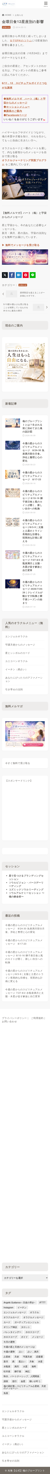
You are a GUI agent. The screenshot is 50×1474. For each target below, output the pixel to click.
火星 (25, 1366)
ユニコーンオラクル (16, 661)
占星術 (7, 1356)
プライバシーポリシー (14, 1018)
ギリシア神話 (10, 1326)
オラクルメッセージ (33, 1317)
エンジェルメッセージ (15, 1312)
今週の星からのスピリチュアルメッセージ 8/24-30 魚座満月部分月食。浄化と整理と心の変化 (25, 928)
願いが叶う (35, 1381)
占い (21, 1351)
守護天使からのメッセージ (20, 644)
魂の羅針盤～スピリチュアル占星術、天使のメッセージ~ (25, 1387)
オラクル (34, 1312)
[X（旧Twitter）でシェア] (5, 275)
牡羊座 (7, 1371)
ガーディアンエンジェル (26, 1322)
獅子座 (17, 1371)
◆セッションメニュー (17, 107)
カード (7, 1322)
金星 (23, 1381)
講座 (6, 1381)
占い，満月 (33, 1351)
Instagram (8, 1307)
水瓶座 (7, 1366)
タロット (25, 1326)
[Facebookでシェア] (12, 275)
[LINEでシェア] (33, 275)
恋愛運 (39, 1356)
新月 (6, 1361)
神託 (27, 1371)
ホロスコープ (32, 1331)
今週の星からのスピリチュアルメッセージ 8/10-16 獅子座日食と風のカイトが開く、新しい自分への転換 (24, 957)
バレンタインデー (12, 1331)
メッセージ (37, 1336)
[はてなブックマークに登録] (19, 275)
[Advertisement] (25, 812)
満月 (16, 1366)
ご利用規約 (37, 1018)
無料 (34, 1366)
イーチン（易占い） (16, 669)
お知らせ (19, 14)
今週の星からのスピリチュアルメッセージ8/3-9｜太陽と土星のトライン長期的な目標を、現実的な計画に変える (24, 976)
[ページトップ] (44, 1468)
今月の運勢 (9, 1341)
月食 (31, 1361)
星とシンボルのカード (17, 652)
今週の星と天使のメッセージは (19, 1346)
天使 (16, 1356)
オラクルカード (11, 1317)
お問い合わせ (9, 1021)
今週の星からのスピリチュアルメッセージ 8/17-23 (24, 942)
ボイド (24, 1336)
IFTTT (42, 1302)
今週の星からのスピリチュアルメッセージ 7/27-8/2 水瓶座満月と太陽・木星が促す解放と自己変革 (24, 993)
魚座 (6, 1392)
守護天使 (27, 1356)
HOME (8, 14)
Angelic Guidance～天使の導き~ (19, 1302)
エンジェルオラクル (16, 636)
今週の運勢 (9, 1351)
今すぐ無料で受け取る (17, 763)
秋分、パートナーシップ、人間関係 (21, 1376)
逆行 (14, 1381)
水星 (40, 1361)
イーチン (22, 1307)
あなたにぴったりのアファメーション (24, 679)
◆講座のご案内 (13, 111)
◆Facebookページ (15, 115)
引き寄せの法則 (14, 689)
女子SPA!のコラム (21, 40)
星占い (22, 1361)
